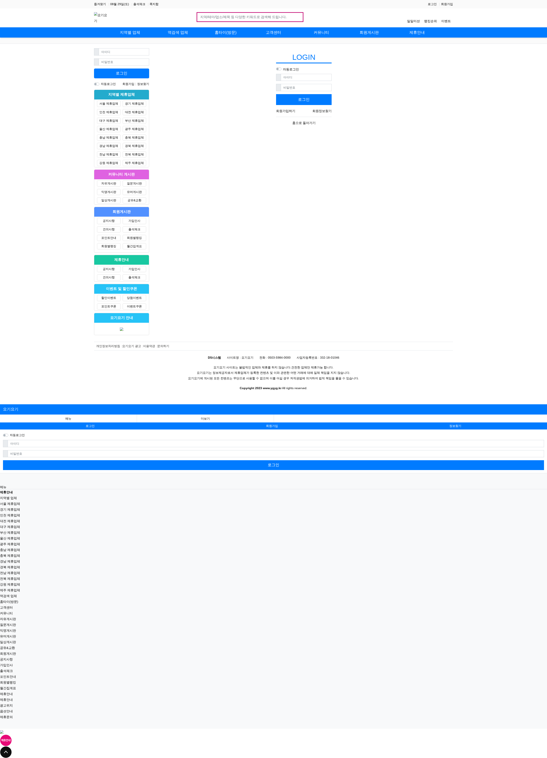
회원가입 (447, 4)
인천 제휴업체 (108, 112)
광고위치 (6, 705)
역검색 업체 (8, 596)
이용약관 (149, 346)
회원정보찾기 (322, 111)
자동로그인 (291, 69)
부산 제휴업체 (134, 120)
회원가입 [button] (272, 426)
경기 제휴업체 (134, 103)
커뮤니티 (6, 613)
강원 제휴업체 (108, 163)
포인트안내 (108, 238)
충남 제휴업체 (108, 137)
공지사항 (109, 220)
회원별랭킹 (134, 238)
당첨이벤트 (134, 297)
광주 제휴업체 (134, 129)
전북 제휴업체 (134, 154)
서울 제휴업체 (108, 103)
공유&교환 (134, 200)
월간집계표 (134, 246)
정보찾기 (143, 84)
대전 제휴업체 (134, 112)
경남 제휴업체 (108, 146)
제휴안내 (6, 694)
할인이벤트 (108, 297)
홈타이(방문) (9, 601)
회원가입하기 (285, 111)
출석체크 (139, 4)
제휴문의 (6, 717)
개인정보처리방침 (108, 346)
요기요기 (10, 409)
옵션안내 (6, 711)
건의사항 (109, 229)
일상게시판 (108, 200)
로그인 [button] (90, 426)
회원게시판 (8, 653)
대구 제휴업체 (108, 120)
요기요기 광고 (131, 346)
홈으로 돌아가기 (304, 123)
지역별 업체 (8, 498)
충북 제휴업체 (134, 137)
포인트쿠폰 (108, 306)
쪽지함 (154, 4)
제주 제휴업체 (134, 163)
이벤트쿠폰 (134, 306)
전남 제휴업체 (108, 154)
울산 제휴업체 (108, 129)
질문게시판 (134, 183)
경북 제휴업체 (134, 146)
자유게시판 (108, 183)
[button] (205, 418)
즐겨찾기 (100, 4)
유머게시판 (134, 192)
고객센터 (6, 607)
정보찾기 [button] (455, 426)
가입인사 (134, 220)
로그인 (432, 4)
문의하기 (163, 346)
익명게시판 (108, 192)
